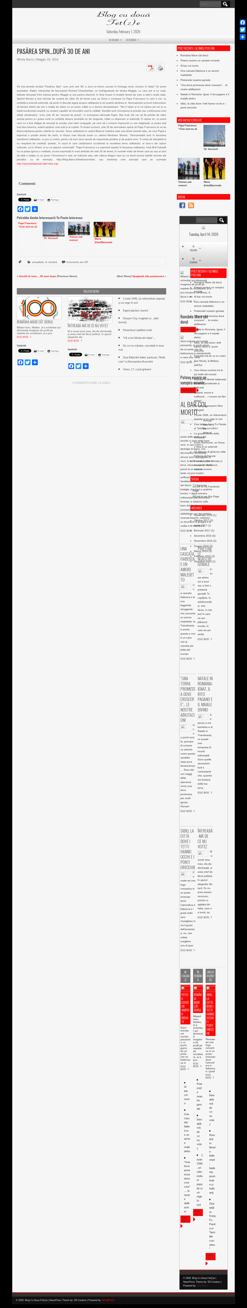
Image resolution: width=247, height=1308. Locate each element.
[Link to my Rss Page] (191, 205)
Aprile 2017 (200, 525)
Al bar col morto (189, 65)
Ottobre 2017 (201, 520)
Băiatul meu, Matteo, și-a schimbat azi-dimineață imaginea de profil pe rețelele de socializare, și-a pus (39, 330)
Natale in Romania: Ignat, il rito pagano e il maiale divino (209, 333)
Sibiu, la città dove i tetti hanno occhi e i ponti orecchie (207, 346)
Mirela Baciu (25, 59)
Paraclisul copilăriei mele (137, 330)
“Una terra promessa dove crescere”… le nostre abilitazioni (209, 320)
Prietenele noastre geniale (195, 80)
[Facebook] (242, 22)
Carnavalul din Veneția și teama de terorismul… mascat (208, 465)
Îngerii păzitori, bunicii (135, 310)
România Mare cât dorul (194, 55)
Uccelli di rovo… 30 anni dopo (37, 276)
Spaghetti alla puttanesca (148, 276)
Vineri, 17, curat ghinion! (137, 369)
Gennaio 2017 (202, 530)
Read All (185, 1219)
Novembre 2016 (203, 540)
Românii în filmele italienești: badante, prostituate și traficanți (210, 383)
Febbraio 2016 (202, 556)
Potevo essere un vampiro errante (200, 60)
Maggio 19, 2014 (47, 59)
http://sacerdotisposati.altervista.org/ (37, 163)
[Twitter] (242, 29)
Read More (23, 337)
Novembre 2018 (203, 515)
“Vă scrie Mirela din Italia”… (139, 337)
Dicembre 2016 (203, 535)
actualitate (38, 262)
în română (131, 40)
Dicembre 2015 (203, 561)
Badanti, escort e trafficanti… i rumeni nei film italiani (210, 396)
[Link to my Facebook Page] (182, 205)
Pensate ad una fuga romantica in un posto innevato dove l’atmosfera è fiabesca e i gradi (210, 1055)
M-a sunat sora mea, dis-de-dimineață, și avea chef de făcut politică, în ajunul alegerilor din (90, 334)
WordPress (203, 1285)
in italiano (114, 40)
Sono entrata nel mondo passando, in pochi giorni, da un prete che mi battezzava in (185, 1045)
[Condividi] (242, 37)
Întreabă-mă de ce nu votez (210, 355)
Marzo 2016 (201, 551)
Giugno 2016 (201, 546)
